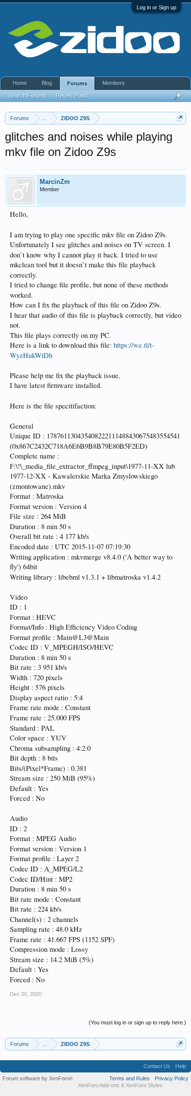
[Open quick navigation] (180, 118)
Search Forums (27, 96)
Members (113, 83)
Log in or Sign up (156, 7)
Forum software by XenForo (37, 1078)
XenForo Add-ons (98, 1085)
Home (20, 83)
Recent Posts (72, 96)
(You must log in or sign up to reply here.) (137, 1022)
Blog (47, 83)
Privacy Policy (172, 1078)
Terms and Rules (129, 1078)
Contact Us (156, 1066)
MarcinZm (55, 181)
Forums (77, 83)
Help (180, 1066)
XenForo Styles (144, 1085)
